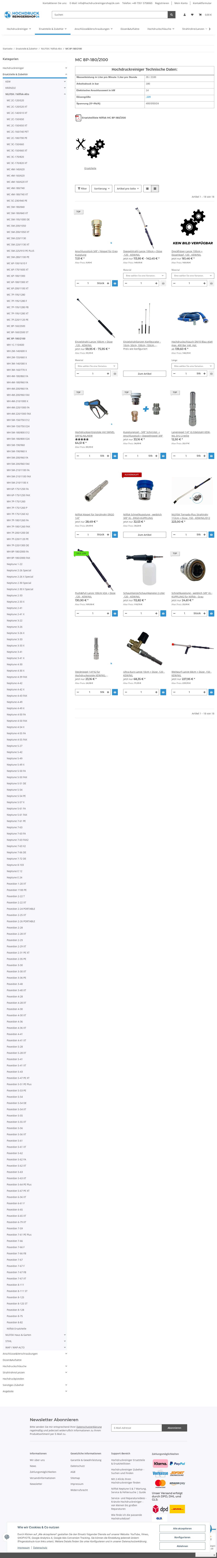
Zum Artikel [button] (144, 373)
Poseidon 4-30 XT (16, 1015)
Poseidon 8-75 (15, 1316)
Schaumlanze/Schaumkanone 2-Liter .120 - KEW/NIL (144, 594)
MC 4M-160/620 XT (17, 181)
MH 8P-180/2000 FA (18, 551)
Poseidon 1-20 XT (16, 883)
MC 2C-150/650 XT (17, 125)
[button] (184, 14)
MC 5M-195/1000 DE (18, 219)
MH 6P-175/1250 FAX (18, 495)
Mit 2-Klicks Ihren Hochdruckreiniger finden (125, 1480)
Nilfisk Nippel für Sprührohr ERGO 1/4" (94, 516)
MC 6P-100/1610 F (17, 263)
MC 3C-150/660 (15, 144)
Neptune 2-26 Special (19, 570)
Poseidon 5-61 (15, 1140)
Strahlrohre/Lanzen (14, 1372)
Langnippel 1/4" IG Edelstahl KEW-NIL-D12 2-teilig (191, 434)
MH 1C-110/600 (15, 344)
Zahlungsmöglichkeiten (43, 1471)
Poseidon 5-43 (15, 1071)
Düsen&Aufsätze (12, 1360)
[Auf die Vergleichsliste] (103, 212)
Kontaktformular (202, 3)
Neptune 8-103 (15, 864)
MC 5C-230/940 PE (17, 200)
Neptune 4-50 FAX (17, 720)
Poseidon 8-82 (15, 1322)
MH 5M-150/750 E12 (18, 420)
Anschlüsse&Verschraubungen (20, 1353)
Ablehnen (182, 1546)
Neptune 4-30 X (15, 670)
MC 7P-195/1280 (16, 294)
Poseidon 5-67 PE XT (18, 1190)
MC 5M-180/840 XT (17, 213)
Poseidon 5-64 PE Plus (19, 1184)
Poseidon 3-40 (15, 984)
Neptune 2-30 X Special (20, 589)
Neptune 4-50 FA (16, 714)
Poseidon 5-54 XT (16, 1109)
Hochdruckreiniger (13, 68)
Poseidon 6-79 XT (16, 1222)
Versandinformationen (42, 1478)
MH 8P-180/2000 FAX (18, 557)
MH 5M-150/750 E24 (18, 426)
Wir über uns (37, 1460)
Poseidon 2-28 (15, 927)
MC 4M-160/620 (16, 175)
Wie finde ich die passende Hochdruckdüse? (126, 1516)
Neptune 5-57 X (15, 802)
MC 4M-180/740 (16, 188)
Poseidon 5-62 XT (16, 1165)
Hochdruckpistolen (13, 1378)
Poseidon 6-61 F (16, 1203)
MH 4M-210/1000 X (17, 401)
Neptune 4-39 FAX (17, 676)
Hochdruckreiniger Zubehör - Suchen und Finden (127, 1471)
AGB (73, 1471)
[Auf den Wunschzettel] (112, 212)
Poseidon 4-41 (15, 1034)
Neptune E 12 (14, 871)
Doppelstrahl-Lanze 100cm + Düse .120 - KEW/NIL (142, 253)
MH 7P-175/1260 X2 (18, 514)
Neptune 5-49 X (15, 764)
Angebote (8, 1391)
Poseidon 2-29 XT (16, 946)
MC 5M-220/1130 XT (18, 244)
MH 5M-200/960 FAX (18, 463)
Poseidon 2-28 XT (16, 933)
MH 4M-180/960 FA (17, 382)
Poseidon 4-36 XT (16, 1027)
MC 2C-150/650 (15, 119)
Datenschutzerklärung (89, 1426)
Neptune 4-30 (14, 664)
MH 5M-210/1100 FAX (19, 476)
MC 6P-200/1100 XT (17, 288)
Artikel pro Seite (126, 188)
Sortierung (100, 188)
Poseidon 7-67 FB (16, 1272)
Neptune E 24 (14, 877)
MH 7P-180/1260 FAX (18, 526)
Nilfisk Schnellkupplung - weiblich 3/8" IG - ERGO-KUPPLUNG (142, 516)
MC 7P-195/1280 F (17, 300)
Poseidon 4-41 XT (16, 1040)
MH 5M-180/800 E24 (18, 438)
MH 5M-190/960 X (17, 451)
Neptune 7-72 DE (16, 858)
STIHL (8, 1341)
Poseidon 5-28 (15, 1046)
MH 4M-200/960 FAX (18, 394)
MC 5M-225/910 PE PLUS (20, 250)
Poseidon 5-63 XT (16, 1178)
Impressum (23, 1547)
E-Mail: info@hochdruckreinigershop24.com (95, 3)
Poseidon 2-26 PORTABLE (21, 921)
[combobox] (144, 276)
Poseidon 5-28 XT (16, 1052)
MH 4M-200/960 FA (17, 388)
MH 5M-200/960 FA (17, 457)
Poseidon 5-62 (15, 1153)
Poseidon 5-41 (15, 1059)
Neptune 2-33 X (15, 601)
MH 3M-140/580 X (17, 363)
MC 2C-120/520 (15, 100)
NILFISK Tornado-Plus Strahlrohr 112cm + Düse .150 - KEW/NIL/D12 (191, 516)
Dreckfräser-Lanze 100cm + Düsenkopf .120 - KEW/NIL (187, 253)
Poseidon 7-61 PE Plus (19, 1234)
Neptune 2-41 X (15, 614)
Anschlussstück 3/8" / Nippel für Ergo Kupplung (96, 253)
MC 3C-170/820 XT (17, 163)
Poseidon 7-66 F (16, 1247)
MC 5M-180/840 (16, 206)
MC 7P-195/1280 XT (17, 313)
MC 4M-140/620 (16, 169)
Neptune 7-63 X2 (16, 846)
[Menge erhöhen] (108, 283)
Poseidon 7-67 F (16, 1266)
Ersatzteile (90, 168)
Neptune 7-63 (14, 827)
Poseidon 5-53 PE (16, 1090)
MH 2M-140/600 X (17, 351)
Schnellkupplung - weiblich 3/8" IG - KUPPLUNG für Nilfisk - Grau (192, 594)
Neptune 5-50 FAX (17, 777)
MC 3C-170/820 (15, 156)
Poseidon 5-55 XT (16, 1121)
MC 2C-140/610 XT (17, 112)
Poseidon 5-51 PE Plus (19, 1084)
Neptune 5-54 (14, 789)
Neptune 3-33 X (15, 645)
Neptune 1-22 (14, 564)
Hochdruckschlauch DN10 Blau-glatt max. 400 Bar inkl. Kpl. (192, 343)
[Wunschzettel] (192, 14)
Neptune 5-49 (14, 758)
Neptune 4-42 (14, 683)
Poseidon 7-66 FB (16, 1253)
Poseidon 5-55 (15, 1115)
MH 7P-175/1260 (16, 501)
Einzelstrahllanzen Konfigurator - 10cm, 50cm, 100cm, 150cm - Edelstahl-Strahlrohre (142, 343)
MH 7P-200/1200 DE (18, 532)
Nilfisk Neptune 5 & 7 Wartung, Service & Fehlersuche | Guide (128, 1490)
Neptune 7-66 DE (16, 852)
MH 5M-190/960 (16, 445)
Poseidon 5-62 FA (16, 1159)
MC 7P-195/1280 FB (17, 307)
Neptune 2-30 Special (19, 582)
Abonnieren (174, 1427)
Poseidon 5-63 (15, 1172)
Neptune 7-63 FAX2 (17, 839)
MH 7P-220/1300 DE (18, 545)
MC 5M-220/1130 (16, 238)
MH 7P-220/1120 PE (18, 539)
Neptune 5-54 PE (16, 796)
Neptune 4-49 (14, 702)
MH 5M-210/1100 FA (18, 470)
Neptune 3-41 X (15, 658)
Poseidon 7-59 (15, 1228)
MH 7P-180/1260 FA (18, 520)
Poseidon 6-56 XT (16, 1197)
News (33, 1466)
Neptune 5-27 (14, 745)
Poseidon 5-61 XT (16, 1146)
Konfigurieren (182, 1537)
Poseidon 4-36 (15, 1021)
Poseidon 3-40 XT (16, 990)
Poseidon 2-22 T (16, 896)
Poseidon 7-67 (15, 1259)
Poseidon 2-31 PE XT (18, 952)
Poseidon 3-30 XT (16, 971)
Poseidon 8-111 (15, 1284)
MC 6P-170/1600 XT (17, 269)
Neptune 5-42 (14, 752)
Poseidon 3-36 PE (16, 977)
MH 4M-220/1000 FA (18, 407)
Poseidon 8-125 (15, 1297)
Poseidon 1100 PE (17, 890)
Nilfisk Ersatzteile (16, 1328)
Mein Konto (181, 3)
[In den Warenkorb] (115, 283)
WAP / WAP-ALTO (15, 1347)
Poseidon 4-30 (15, 1009)
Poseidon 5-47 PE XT (18, 1078)
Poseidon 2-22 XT (16, 902)
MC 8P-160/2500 (16, 326)
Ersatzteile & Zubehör (15, 74)
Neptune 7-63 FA (16, 833)
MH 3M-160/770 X (17, 369)
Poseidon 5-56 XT (16, 1134)
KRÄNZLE (10, 87)
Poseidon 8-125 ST (17, 1303)
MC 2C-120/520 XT (17, 106)
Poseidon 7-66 (15, 1240)
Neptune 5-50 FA (16, 770)
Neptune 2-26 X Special (20, 576)
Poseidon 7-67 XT (16, 1278)
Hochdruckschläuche (14, 1366)
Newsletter (36, 1484)
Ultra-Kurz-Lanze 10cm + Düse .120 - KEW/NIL (144, 673)
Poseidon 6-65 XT (16, 1215)
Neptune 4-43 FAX (17, 695)
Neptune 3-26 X (15, 633)
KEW (8, 81)
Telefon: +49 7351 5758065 (137, 3)
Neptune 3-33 (14, 639)
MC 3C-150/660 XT (17, 150)
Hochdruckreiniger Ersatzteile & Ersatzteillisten (128, 1461)
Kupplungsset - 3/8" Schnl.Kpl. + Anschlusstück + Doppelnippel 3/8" (143, 434)
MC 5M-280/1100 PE (18, 257)
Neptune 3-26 (14, 626)
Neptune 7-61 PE (16, 821)
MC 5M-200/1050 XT (18, 232)
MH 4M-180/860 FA (17, 376)
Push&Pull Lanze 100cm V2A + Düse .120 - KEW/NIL (95, 594)
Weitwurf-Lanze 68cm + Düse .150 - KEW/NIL (192, 673)
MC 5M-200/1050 (16, 225)
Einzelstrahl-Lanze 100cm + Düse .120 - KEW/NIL (94, 343)
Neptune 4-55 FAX (17, 739)
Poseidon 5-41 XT (16, 1065)
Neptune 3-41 (14, 651)
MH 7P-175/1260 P (17, 507)
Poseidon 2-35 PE (16, 958)
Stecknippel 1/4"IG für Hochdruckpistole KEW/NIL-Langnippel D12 (90, 673)
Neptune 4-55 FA (16, 733)
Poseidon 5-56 (15, 1128)
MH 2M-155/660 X (17, 357)
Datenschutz (40, 1547)
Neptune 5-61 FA (16, 808)
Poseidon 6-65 (15, 1209)
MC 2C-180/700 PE (17, 138)
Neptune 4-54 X (15, 727)
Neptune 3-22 (14, 620)
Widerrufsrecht (79, 1490)
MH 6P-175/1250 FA (18, 488)
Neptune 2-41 (14, 608)
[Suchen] (171, 14)
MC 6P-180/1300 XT (17, 282)
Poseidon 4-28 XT (16, 1002)
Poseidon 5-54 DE (16, 1103)
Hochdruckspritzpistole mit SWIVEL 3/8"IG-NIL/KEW (95, 434)
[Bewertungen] (96, 439)
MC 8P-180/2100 (16, 338)
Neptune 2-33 (14, 595)
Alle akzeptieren (182, 1528)
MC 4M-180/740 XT (17, 194)
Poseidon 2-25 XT (16, 915)
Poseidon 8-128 (15, 1309)
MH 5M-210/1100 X (17, 482)
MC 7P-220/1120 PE (17, 319)
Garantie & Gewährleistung (86, 1460)
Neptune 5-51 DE (16, 783)
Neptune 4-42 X (15, 689)
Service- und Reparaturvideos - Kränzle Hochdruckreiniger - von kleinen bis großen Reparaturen (128, 1503)
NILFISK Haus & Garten (18, 1334)
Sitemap (75, 1478)
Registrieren (162, 3)
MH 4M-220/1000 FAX (19, 413)
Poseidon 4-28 (15, 996)
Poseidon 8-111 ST (17, 1291)
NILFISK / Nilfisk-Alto (17, 94)
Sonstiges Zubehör (13, 1385)
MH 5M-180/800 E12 (18, 432)
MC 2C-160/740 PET (18, 131)
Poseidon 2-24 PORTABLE (21, 908)
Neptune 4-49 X (15, 708)
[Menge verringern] (77, 283)
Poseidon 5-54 (15, 1096)
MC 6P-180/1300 (16, 275)
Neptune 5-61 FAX (17, 814)
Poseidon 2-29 (15, 940)
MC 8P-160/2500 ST (17, 332)
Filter (83, 188)
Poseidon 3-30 (15, 965)
